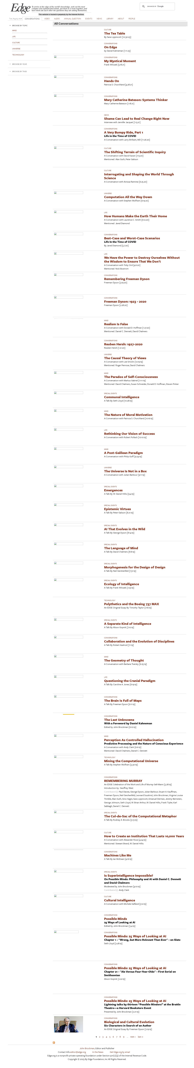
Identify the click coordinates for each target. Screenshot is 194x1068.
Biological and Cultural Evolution (129, 1022)
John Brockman (87, 1048)
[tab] (29, 25)
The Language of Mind (121, 548)
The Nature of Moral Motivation (128, 414)
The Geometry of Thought (124, 660)
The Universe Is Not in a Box (125, 471)
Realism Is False (116, 324)
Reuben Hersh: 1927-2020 (123, 344)
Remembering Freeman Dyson (127, 278)
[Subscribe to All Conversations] (54, 1042)
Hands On (111, 80)
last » (140, 1036)
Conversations (110, 43)
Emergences (113, 490)
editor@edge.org (78, 1052)
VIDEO (47, 18)
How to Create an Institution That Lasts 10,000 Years (144, 836)
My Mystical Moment (120, 61)
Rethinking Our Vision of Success (129, 433)
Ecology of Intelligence (121, 584)
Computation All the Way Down (128, 197)
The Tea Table (114, 33)
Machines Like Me (117, 855)
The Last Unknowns (119, 719)
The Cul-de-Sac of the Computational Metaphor (140, 816)
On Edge (110, 47)
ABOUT (121, 18)
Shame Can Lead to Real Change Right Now (136, 118)
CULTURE (107, 29)
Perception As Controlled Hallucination (134, 740)
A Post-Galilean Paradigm (123, 452)
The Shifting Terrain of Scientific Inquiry (135, 152)
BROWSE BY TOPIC (20, 25)
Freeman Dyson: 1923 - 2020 (125, 301)
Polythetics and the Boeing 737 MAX (131, 604)
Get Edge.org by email (120, 1052)
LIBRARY (110, 18)
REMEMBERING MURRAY (123, 780)
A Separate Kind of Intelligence (127, 623)
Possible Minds (115, 918)
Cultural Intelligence (119, 900)
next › (133, 1036)
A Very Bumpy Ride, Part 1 (123, 132)
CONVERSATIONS (32, 18)
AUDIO (57, 18)
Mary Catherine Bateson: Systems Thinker (136, 99)
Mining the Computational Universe (131, 761)
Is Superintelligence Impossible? (128, 875)
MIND (106, 320)
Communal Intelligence (121, 397)
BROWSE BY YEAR (19, 64)
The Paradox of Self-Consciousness (131, 376)
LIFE (105, 212)
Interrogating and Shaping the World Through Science (139, 176)
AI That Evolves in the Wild (124, 529)
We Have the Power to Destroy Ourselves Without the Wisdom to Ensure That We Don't (142, 259)
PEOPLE (132, 18)
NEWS (99, 18)
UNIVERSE (108, 193)
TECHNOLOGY (109, 600)
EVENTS (88, 18)
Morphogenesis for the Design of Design (134, 567)
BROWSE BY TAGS (19, 71)
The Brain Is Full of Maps (123, 700)
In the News (97, 1052)
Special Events (110, 393)
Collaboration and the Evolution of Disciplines (139, 641)
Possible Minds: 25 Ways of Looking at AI (135, 936)
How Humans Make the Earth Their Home (135, 216)
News (106, 115)
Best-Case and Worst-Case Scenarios (132, 238)
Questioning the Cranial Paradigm (129, 680)
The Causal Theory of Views (125, 358)
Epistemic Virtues (117, 509)
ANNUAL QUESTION (72, 18)
